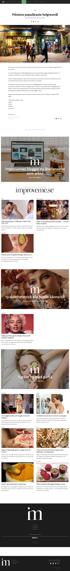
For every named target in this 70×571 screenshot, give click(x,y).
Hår (2, 198)
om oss (35, 524)
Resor (23, 1)
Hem (3, 1)
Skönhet (14, 1)
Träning (38, 461)
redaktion (35, 527)
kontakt (35, 529)
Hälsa (19, 1)
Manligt (29, 1)
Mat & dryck (39, 198)
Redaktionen (12, 114)
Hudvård (3, 233)
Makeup (3, 313)
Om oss (42, 1)
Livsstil (8, 1)
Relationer (36, 1)
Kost (2, 461)
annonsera (35, 526)
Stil (37, 427)
